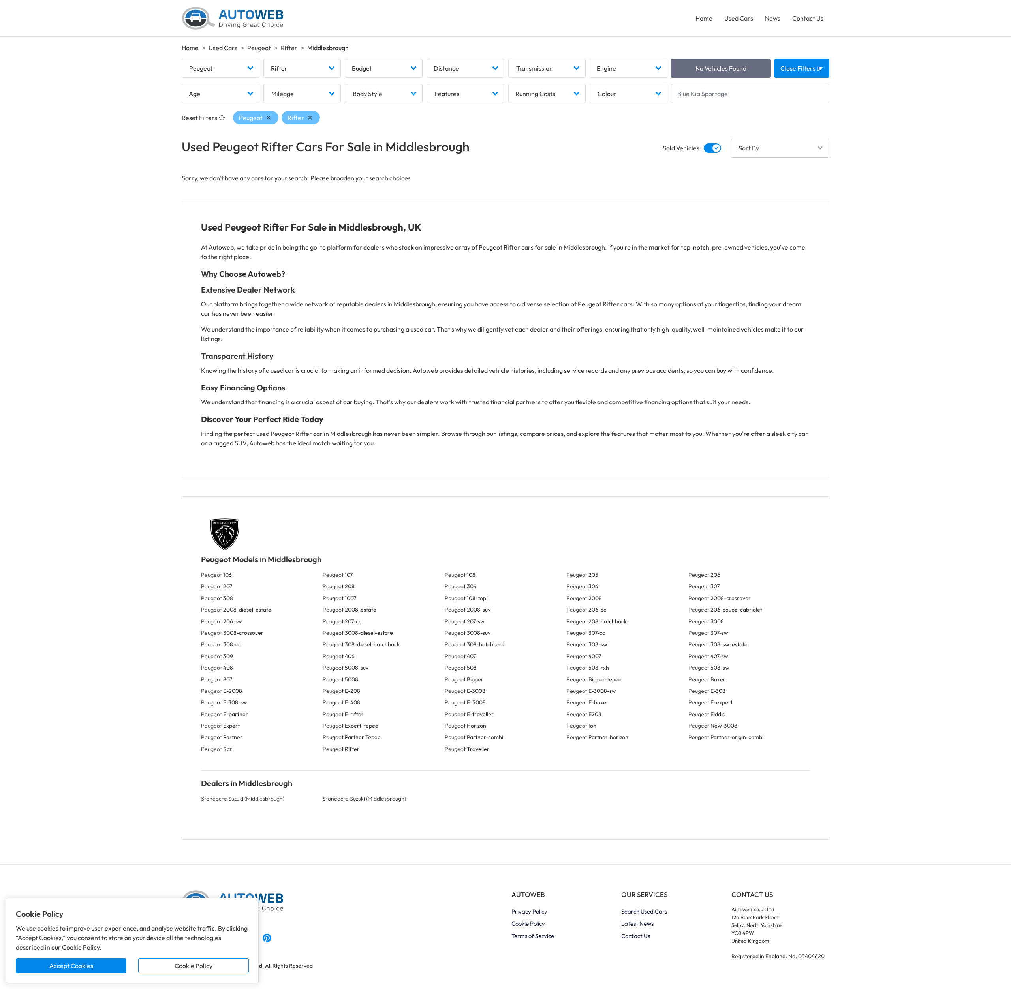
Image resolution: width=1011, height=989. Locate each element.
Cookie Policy (193, 966)
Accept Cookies (71, 966)
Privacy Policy (529, 911)
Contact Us (807, 18)
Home (703, 18)
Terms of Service (532, 936)
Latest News (637, 923)
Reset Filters (199, 118)
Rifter (289, 48)
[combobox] (220, 68)
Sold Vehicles (681, 148)
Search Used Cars (644, 911)
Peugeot (259, 48)
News (772, 18)
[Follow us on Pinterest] (267, 937)
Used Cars (738, 18)
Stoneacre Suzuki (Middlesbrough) (242, 798)
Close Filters (798, 68)
